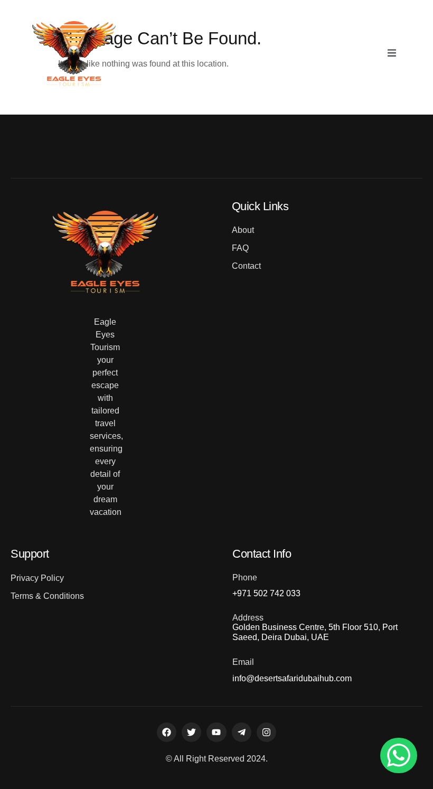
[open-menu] (392, 54)
